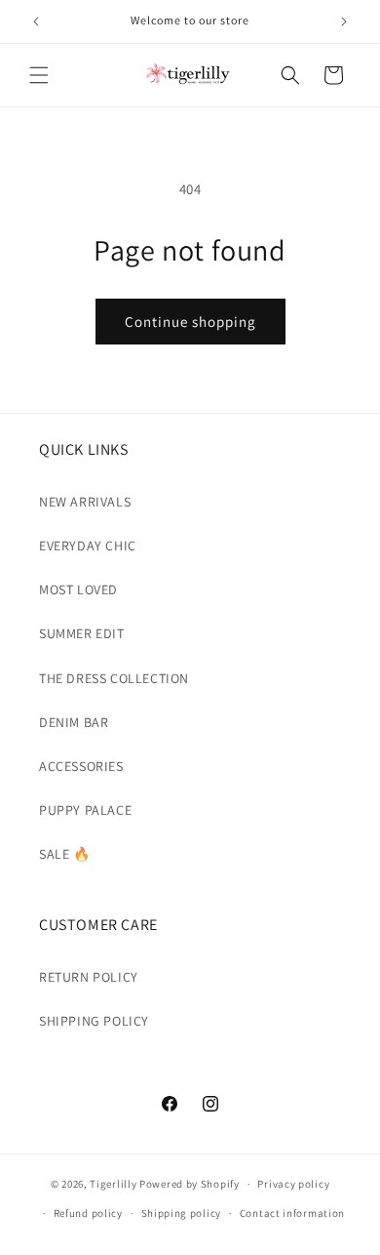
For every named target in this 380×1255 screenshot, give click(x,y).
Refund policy (88, 1213)
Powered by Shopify (189, 1184)
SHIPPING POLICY (94, 1021)
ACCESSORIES (81, 766)
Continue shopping (190, 321)
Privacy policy (293, 1184)
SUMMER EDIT (82, 633)
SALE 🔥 (65, 854)
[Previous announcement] (36, 21)
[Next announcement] (344, 21)
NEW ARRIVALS (85, 501)
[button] (39, 75)
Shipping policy (181, 1213)
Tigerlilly (113, 1184)
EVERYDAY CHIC (87, 545)
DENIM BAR (73, 722)
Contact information (292, 1213)
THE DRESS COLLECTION (114, 678)
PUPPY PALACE (85, 810)
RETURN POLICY (88, 977)
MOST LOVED (78, 589)
